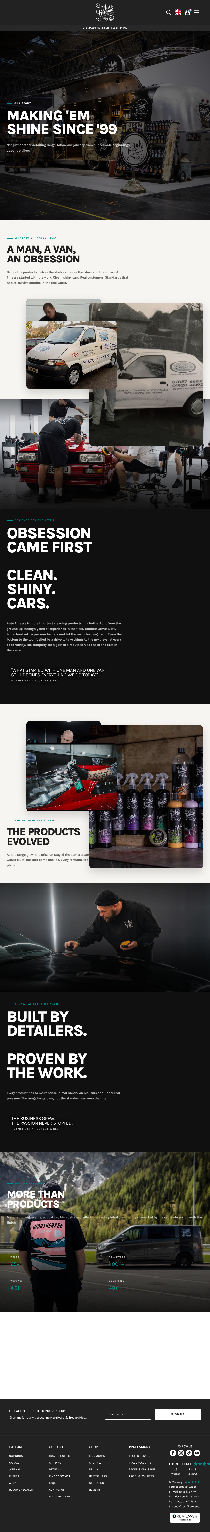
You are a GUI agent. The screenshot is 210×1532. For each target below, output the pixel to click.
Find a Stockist (59, 1476)
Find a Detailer (59, 1496)
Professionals (139, 1455)
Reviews (95, 1489)
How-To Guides (59, 1455)
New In (93, 1469)
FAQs (52, 1483)
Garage (14, 1462)
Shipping (55, 1462)
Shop (93, 1447)
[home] (105, 12)
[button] (168, 12)
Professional (140, 1447)
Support (56, 1447)
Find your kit (98, 1455)
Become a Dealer (21, 1489)
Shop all (95, 1462)
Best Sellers (98, 1476)
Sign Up (177, 1414)
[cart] (187, 12)
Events (14, 1476)
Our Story (16, 1455)
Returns (55, 1469)
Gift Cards (96, 1483)
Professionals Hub (142, 1469)
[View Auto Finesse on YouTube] (197, 1455)
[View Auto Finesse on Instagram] (181, 1455)
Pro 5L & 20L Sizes (141, 1476)
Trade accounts (140, 1462)
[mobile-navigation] (197, 12)
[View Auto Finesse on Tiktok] (189, 1455)
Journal (14, 1469)
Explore (16, 1447)
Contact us (57, 1489)
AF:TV (12, 1483)
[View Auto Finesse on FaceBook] (173, 1455)
